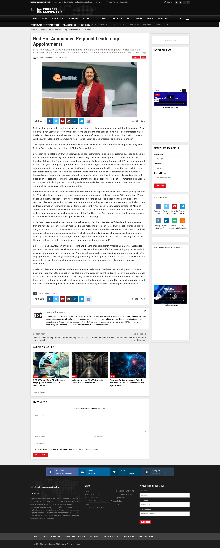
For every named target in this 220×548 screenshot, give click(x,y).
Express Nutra (121, 498)
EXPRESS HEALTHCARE (124, 491)
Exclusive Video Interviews (168, 247)
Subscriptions (146, 536)
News (44, 19)
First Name (158, 154)
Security (160, 24)
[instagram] (188, 2)
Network (99, 2)
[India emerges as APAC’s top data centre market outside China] (90, 365)
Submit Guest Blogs (97, 501)
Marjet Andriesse (44, 293)
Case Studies (70, 25)
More (169, 24)
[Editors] (31, 487)
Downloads (163, 19)
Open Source (148, 24)
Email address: (160, 173)
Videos (150, 19)
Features (102, 19)
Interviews (73, 19)
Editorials (88, 19)
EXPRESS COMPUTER (124, 494)
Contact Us (124, 2)
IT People (41, 30)
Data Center (104, 24)
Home (55, 2)
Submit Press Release (84, 2)
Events (139, 19)
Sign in (169, 2)
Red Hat (55, 293)
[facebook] (176, 2)
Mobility (123, 24)
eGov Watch (57, 19)
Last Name (158, 164)
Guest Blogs (116, 19)
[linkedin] (184, 2)
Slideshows (86, 25)
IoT (114, 24)
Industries (54, 25)
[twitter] (180, 2)
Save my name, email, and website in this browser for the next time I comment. (67, 449)
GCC (129, 19)
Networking (134, 24)
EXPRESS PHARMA (96, 508)
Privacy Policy (112, 2)
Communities (38, 25)
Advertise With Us (66, 2)
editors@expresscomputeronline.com (48, 487)
